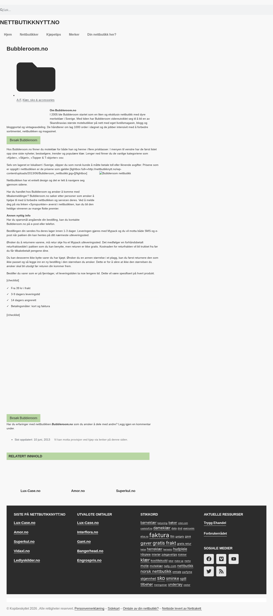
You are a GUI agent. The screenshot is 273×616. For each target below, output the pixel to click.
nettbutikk (185, 566)
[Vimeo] (221, 559)
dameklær (161, 528)
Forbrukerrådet (215, 533)
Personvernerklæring (89, 608)
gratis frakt (164, 543)
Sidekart (114, 608)
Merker (74, 34)
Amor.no (78, 491)
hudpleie (180, 549)
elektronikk (188, 528)
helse (143, 549)
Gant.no (84, 542)
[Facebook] (209, 559)
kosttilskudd (159, 560)
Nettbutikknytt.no (30, 22)
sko (161, 578)
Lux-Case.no (30, 491)
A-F (19, 100)
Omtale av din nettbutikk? (141, 608)
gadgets (179, 536)
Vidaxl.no (22, 551)
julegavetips (169, 554)
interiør (156, 554)
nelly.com (170, 566)
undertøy (175, 584)
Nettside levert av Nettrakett (181, 608)
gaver (146, 543)
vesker (186, 585)
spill (183, 579)
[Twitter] (209, 571)
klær (145, 560)
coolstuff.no (146, 528)
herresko (167, 549)
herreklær (154, 549)
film (172, 536)
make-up (178, 561)
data (174, 528)
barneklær (148, 523)
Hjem (8, 34)
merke (187, 561)
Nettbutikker (29, 34)
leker (170, 561)
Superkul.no (125, 491)
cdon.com (183, 523)
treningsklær (160, 585)
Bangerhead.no (90, 551)
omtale (176, 571)
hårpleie (145, 554)
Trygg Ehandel (215, 523)
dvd (180, 528)
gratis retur (184, 543)
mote (144, 566)
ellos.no (144, 536)
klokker (182, 554)
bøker (172, 523)
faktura (159, 535)
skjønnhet (148, 579)
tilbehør (146, 584)
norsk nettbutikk (155, 571)
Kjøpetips (53, 34)
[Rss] (221, 571)
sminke (172, 578)
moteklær (156, 566)
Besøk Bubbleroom (23, 140)
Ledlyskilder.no (27, 560)
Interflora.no (87, 532)
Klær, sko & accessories (39, 100)
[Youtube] (234, 559)
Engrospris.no (89, 560)
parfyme (187, 571)
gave (188, 536)
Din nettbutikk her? (101, 34)
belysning (162, 523)
